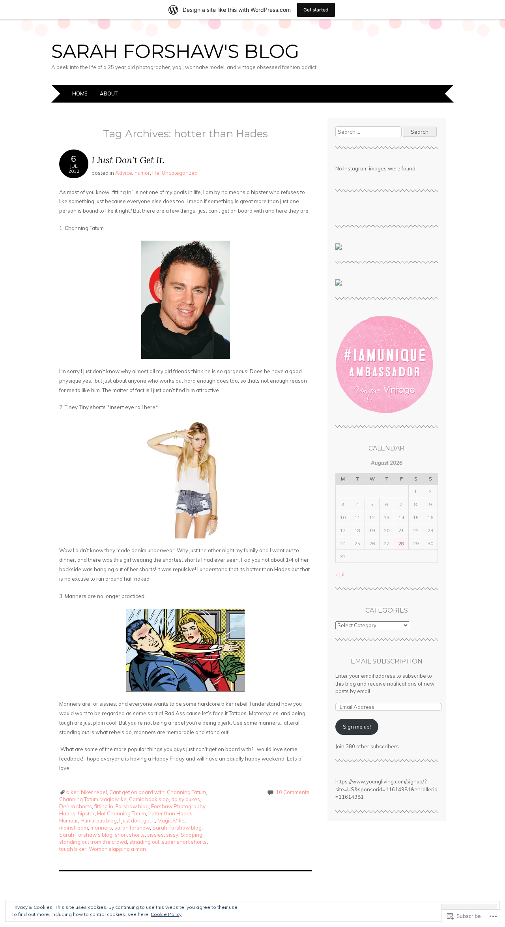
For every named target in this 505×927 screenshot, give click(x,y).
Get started (316, 10)
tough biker (72, 849)
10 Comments (292, 792)
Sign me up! (357, 726)
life (155, 173)
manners (101, 827)
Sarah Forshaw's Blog (175, 51)
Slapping (191, 835)
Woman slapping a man (117, 849)
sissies (155, 835)
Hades (67, 813)
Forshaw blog (132, 806)
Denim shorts (75, 806)
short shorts (130, 835)
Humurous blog (98, 820)
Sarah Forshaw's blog (85, 835)
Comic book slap (149, 799)
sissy (172, 835)
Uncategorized (180, 173)
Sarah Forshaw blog (177, 827)
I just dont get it (137, 820)
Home (79, 93)
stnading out (144, 842)
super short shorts (184, 842)
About (109, 93)
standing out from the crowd (93, 842)
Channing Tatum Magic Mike (93, 799)
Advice (123, 173)
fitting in (103, 806)
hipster (86, 813)
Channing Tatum (186, 792)
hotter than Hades (170, 813)
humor (142, 173)
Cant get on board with (137, 792)
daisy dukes (185, 799)
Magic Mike (171, 820)
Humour (68, 820)
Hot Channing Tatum (121, 813)
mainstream (73, 827)
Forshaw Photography (178, 806)
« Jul (339, 574)
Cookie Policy (166, 914)
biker (72, 792)
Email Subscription (387, 661)
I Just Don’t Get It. (128, 160)
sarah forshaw (132, 827)
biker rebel (94, 792)
